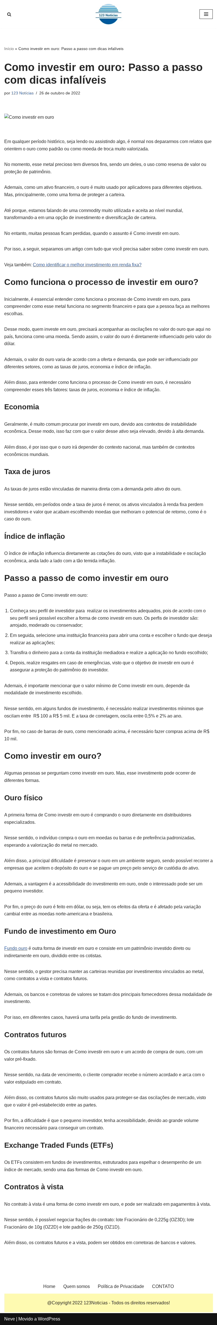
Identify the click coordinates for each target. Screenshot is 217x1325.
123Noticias (96, 1302)
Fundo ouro (15, 948)
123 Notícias (22, 93)
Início (9, 48)
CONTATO (163, 1286)
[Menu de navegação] (206, 14)
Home (49, 1286)
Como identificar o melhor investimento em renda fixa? (87, 264)
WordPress (49, 1319)
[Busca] (9, 14)
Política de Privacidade (121, 1286)
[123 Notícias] (108, 14)
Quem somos (76, 1286)
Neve (9, 1319)
